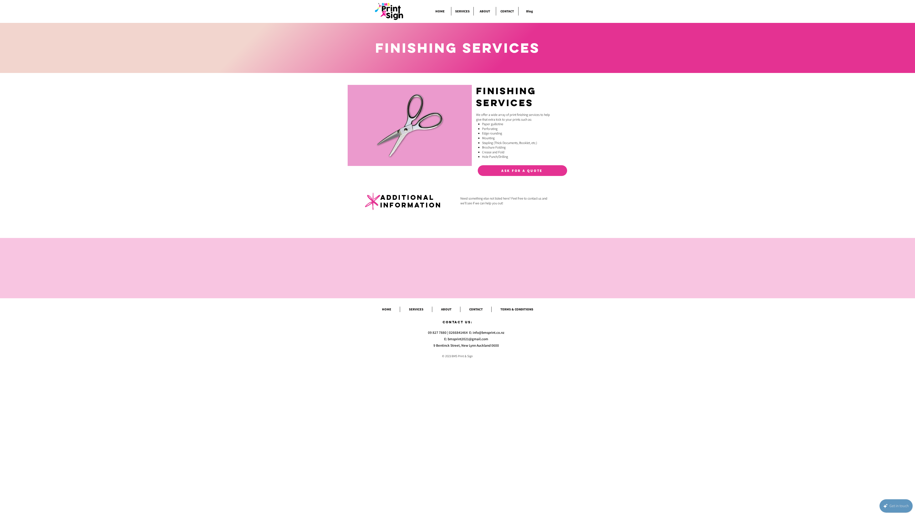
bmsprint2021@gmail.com (468, 339)
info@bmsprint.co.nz (488, 332)
